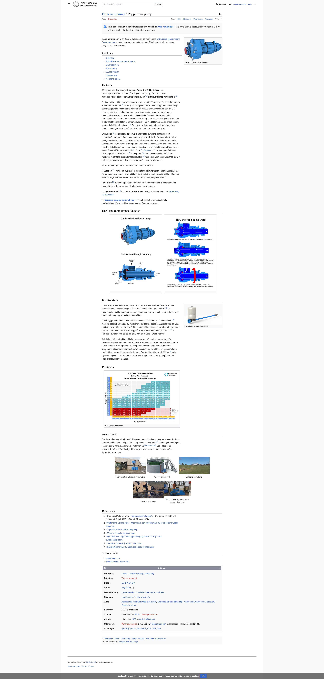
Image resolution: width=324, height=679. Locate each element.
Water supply (138, 638)
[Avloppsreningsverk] (162, 465)
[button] (69, 4)
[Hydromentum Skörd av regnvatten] (130, 465)
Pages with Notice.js (128, 642)
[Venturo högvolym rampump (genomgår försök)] (177, 488)
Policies (84, 666)
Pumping (126, 638)
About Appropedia (74, 666)
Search (158, 4)
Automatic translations (156, 638)
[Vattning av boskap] (148, 489)
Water (117, 638)
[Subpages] (220, 14)
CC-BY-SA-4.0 (91, 662)
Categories (108, 638)
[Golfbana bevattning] (194, 465)
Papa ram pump (113, 13)
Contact (91, 666)
